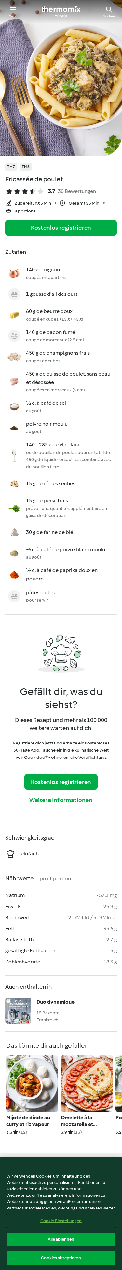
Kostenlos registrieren (61, 227)
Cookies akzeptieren (61, 1257)
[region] (61, 1213)
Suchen (109, 16)
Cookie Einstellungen (61, 1220)
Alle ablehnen (61, 1239)
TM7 (11, 166)
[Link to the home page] (61, 11)
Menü (13, 16)
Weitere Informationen (60, 800)
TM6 (26, 166)
